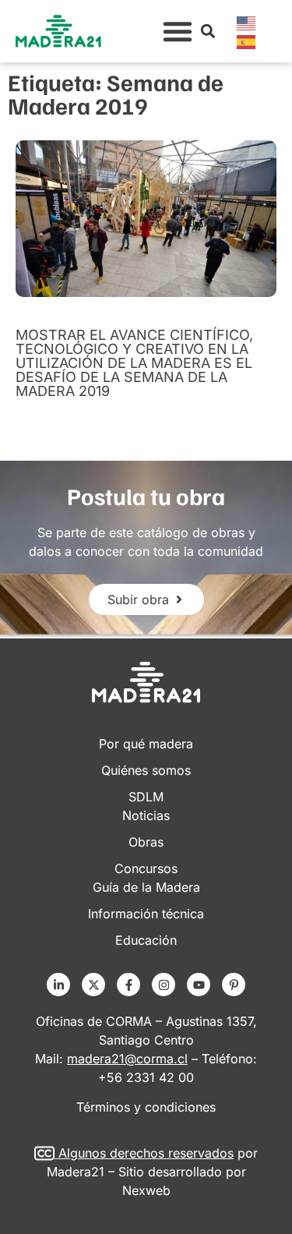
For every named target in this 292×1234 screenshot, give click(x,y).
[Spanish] (247, 40)
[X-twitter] (93, 984)
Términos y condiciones (146, 1107)
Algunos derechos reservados (146, 1153)
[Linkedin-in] (58, 984)
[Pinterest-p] (233, 984)
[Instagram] (163, 984)
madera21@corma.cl (127, 1058)
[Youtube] (198, 984)
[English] (247, 22)
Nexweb (146, 1190)
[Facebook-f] (128, 984)
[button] (177, 31)
